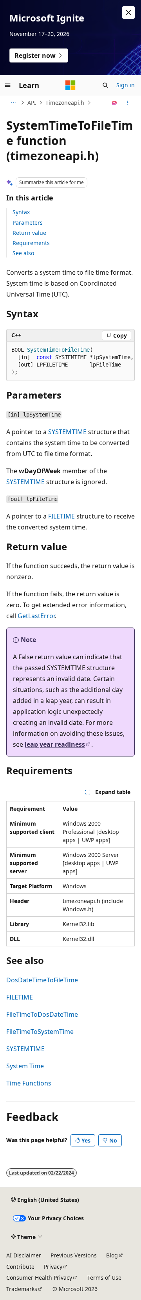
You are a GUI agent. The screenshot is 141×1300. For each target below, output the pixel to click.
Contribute (20, 1266)
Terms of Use (104, 1277)
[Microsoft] (70, 85)
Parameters (28, 222)
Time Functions (28, 1083)
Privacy (53, 1266)
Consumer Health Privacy (39, 1277)
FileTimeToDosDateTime (42, 1014)
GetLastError (36, 616)
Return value (29, 232)
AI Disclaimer (23, 1255)
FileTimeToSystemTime (40, 1031)
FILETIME (61, 516)
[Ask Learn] (114, 103)
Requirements (31, 243)
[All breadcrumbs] (13, 103)
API (31, 102)
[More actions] (128, 103)
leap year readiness (55, 744)
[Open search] (105, 85)
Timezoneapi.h (64, 102)
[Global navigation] (8, 85)
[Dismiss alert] (128, 12)
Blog (112, 1255)
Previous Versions (74, 1255)
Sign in (125, 85)
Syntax (21, 212)
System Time (25, 1066)
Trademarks (21, 1289)
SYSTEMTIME (67, 431)
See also (23, 253)
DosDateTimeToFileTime (42, 980)
